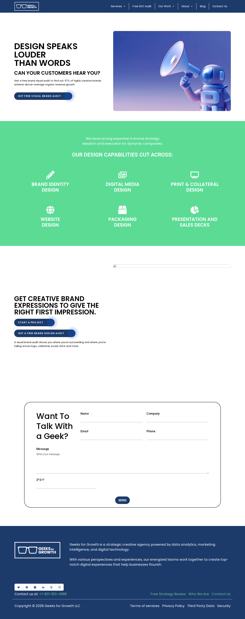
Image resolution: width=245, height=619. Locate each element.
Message (42, 449)
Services (116, 6)
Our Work (164, 6)
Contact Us (219, 6)
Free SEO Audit (142, 6)
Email (84, 431)
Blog (203, 6)
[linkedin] (43, 587)
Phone (150, 431)
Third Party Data (200, 605)
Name (84, 413)
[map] (59, 587)
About (185, 6)
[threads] (51, 587)
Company (153, 413)
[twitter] (18, 587)
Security (223, 605)
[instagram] (35, 587)
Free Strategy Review (168, 594)
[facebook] (27, 587)
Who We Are (198, 594)
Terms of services (145, 605)
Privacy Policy (173, 605)
